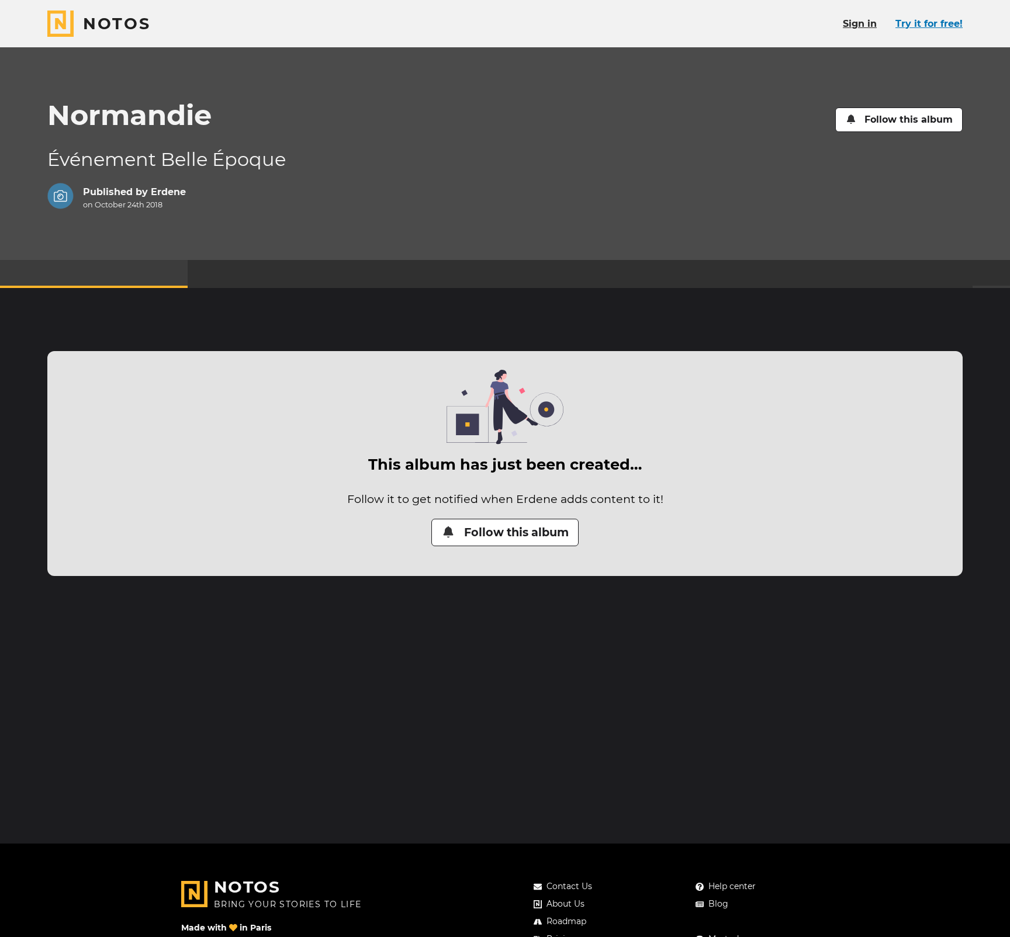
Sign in (860, 23)
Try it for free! (929, 23)
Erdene (168, 191)
